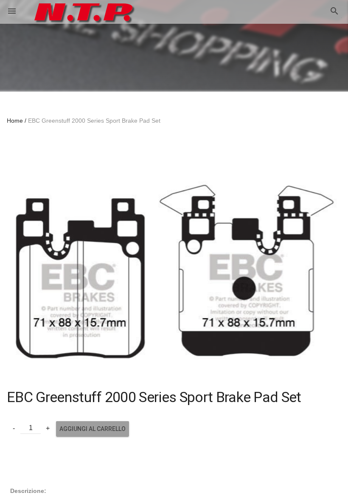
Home (15, 120)
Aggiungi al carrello (92, 428)
